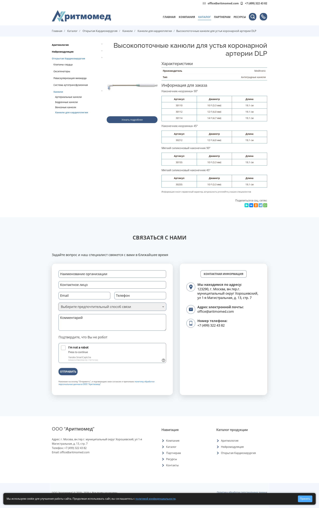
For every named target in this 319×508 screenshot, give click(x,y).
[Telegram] (261, 205)
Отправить (68, 371)
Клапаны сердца (63, 64)
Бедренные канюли (66, 102)
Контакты (172, 465)
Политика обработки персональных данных (242, 492)
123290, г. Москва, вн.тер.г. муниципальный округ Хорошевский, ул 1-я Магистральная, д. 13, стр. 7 (227, 293)
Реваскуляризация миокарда (70, 78)
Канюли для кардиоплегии (155, 31)
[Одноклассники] (256, 205)
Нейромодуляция (62, 51)
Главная (169, 17)
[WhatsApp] (265, 205)
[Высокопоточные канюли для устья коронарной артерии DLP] (132, 86)
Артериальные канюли (68, 96)
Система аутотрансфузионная (70, 84)
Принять (305, 498)
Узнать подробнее (132, 119)
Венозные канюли (65, 107)
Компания (187, 17)
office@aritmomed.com (223, 3)
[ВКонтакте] (251, 205)
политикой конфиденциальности (155, 498)
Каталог (204, 17)
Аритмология (60, 44)
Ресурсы (240, 17)
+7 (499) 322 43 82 (211, 325)
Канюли (127, 31)
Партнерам (222, 17)
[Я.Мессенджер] (247, 205)
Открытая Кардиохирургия (100, 31)
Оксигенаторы (61, 71)
